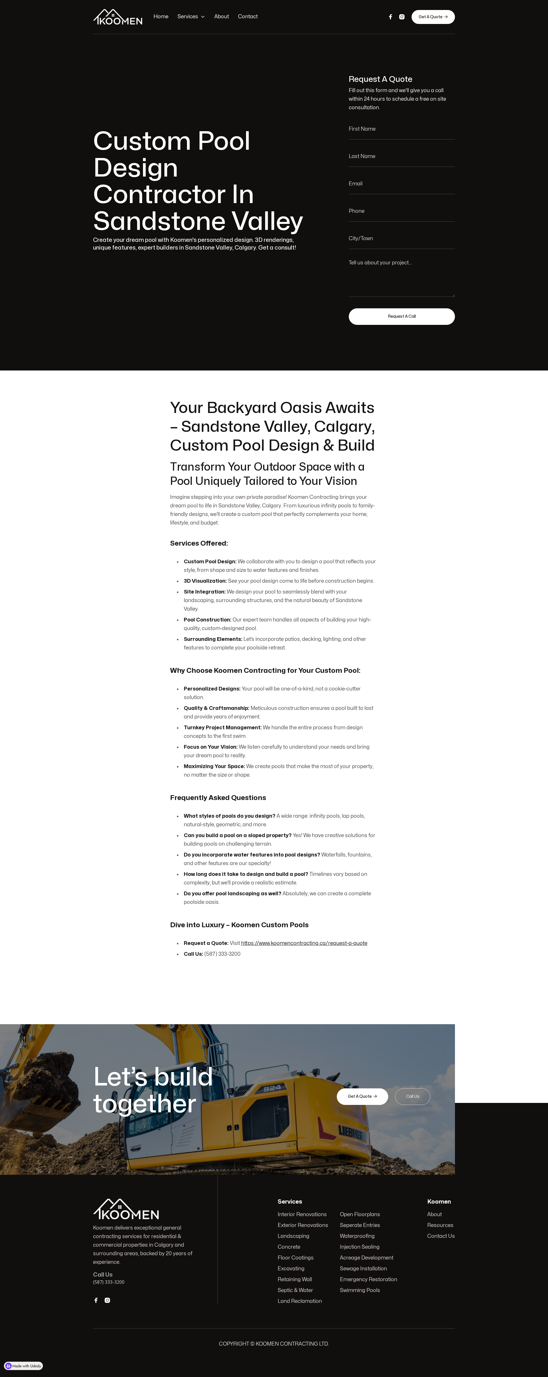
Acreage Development (366, 1258)
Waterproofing (357, 1236)
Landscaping (293, 1236)
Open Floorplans (360, 1214)
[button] (191, 17)
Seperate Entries (360, 1225)
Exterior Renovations (303, 1225)
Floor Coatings (296, 1258)
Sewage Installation (363, 1268)
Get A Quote (433, 17)
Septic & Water (295, 1290)
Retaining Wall (295, 1279)
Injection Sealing (360, 1247)
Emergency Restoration (368, 1279)
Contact (248, 16)
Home (161, 16)
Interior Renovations (302, 1214)
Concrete (289, 1247)
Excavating (291, 1268)
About (221, 16)
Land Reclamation (300, 1301)
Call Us (412, 1096)
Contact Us (441, 1236)
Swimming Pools (360, 1290)
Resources (440, 1225)
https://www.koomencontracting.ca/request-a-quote (304, 943)
